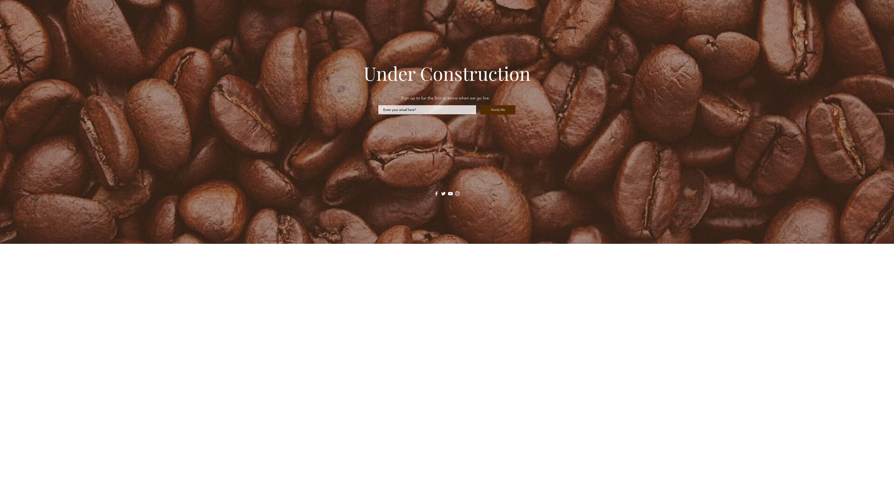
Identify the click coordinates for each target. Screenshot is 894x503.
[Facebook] (436, 194)
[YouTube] (450, 194)
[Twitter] (443, 194)
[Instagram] (457, 194)
